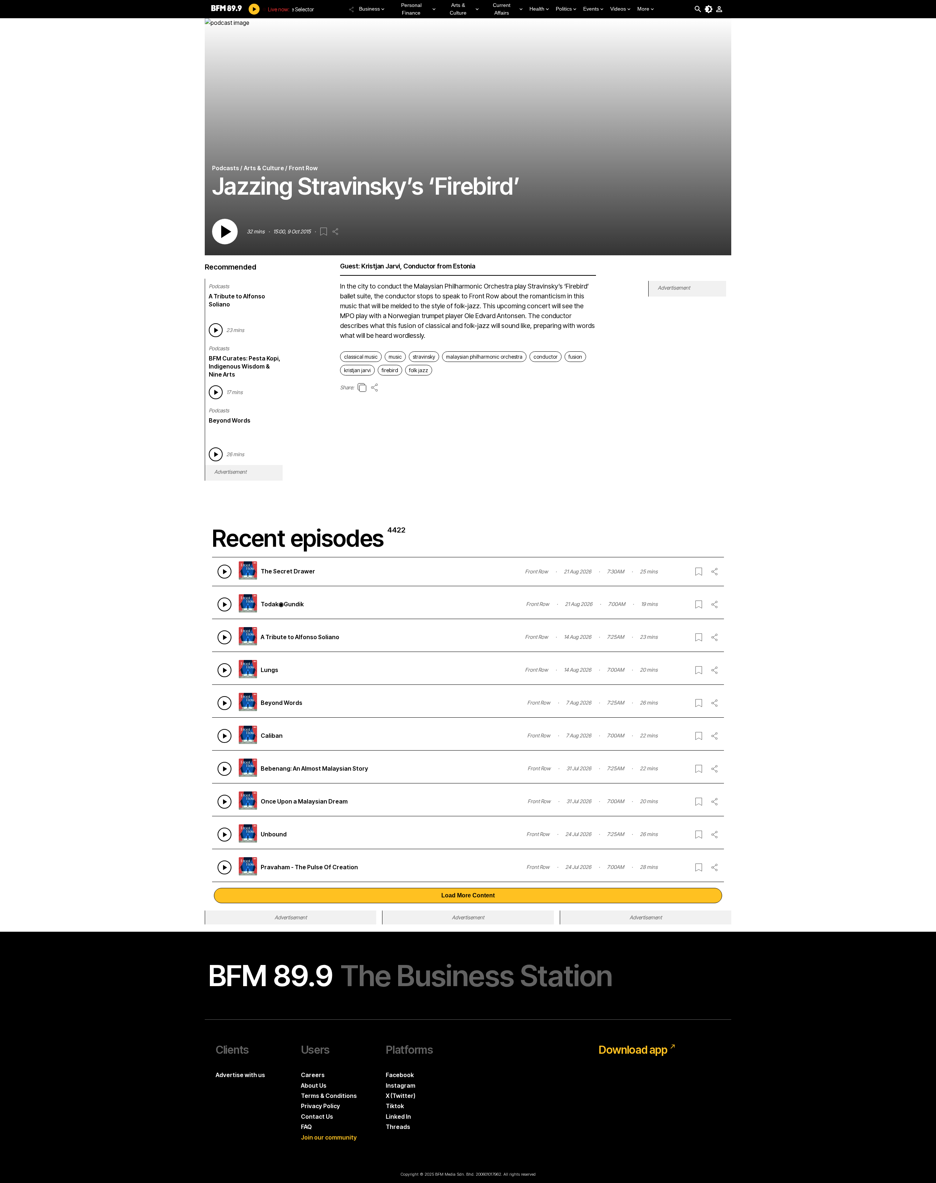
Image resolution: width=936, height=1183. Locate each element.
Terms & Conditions (329, 1095)
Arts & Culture (458, 9)
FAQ (306, 1126)
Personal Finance (411, 9)
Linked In (398, 1116)
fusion (575, 357)
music (395, 357)
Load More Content (468, 895)
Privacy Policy (320, 1106)
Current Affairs (501, 9)
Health (536, 9)
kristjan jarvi (357, 370)
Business (369, 9)
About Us (314, 1085)
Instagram (400, 1085)
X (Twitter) (400, 1095)
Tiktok (395, 1106)
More (643, 9)
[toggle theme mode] (708, 9)
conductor (545, 357)
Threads (398, 1126)
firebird (390, 370)
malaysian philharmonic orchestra (484, 357)
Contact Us (317, 1116)
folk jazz (418, 370)
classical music (361, 357)
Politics (564, 9)
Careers (313, 1075)
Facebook (400, 1075)
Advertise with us (240, 1075)
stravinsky (424, 357)
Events (591, 9)
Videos (618, 9)
